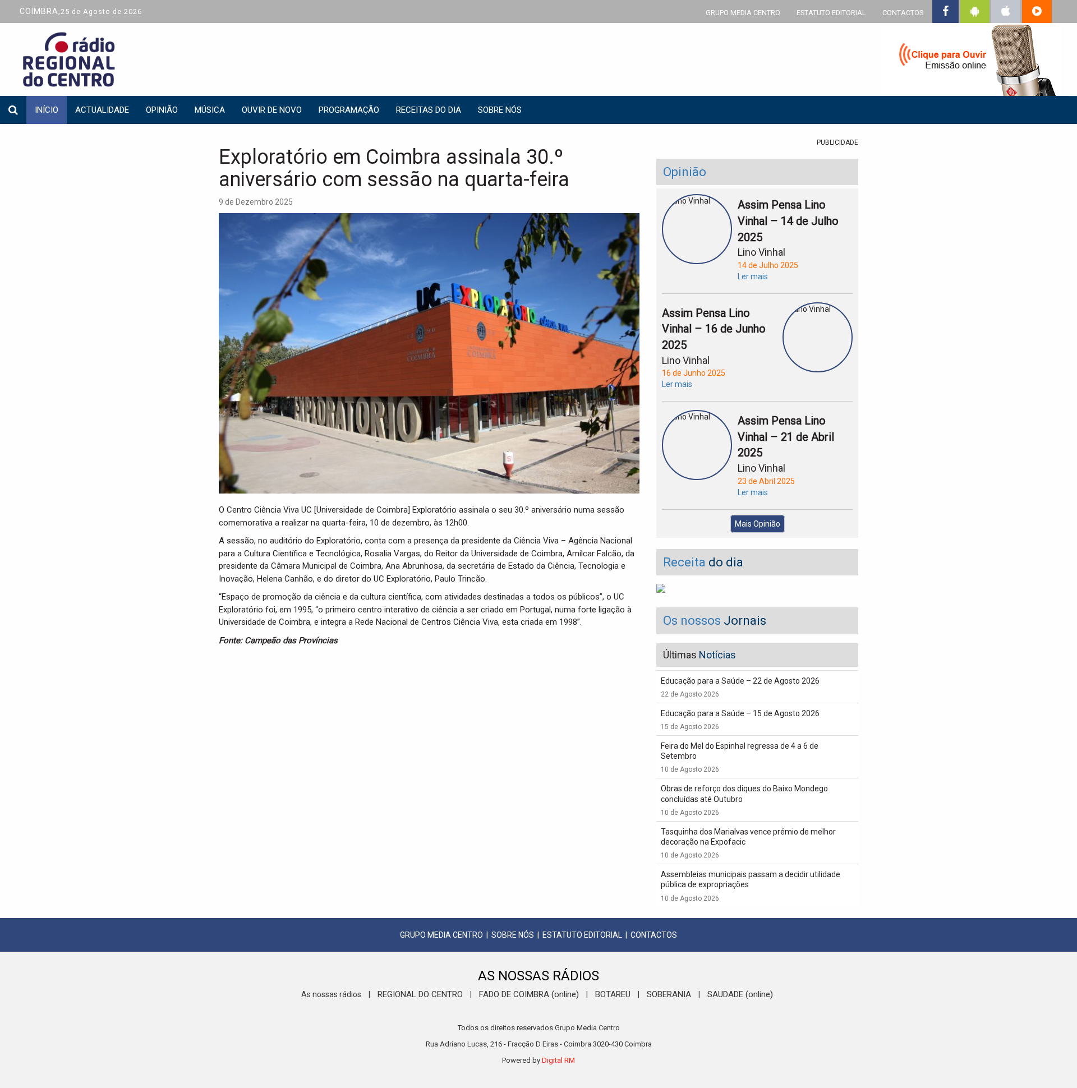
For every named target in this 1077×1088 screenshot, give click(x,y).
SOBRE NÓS (512, 934)
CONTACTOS (902, 12)
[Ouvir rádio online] (970, 61)
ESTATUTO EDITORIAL (831, 12)
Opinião (162, 110)
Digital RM (558, 1060)
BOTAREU (612, 994)
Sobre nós (500, 110)
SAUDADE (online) (740, 994)
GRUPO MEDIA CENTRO (743, 12)
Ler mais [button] (753, 276)
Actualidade (102, 110)
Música (210, 110)
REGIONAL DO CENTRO (420, 994)
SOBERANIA (669, 994)
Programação (349, 110)
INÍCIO (46, 110)
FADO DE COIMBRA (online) (529, 994)
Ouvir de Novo (272, 110)
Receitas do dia (428, 110)
